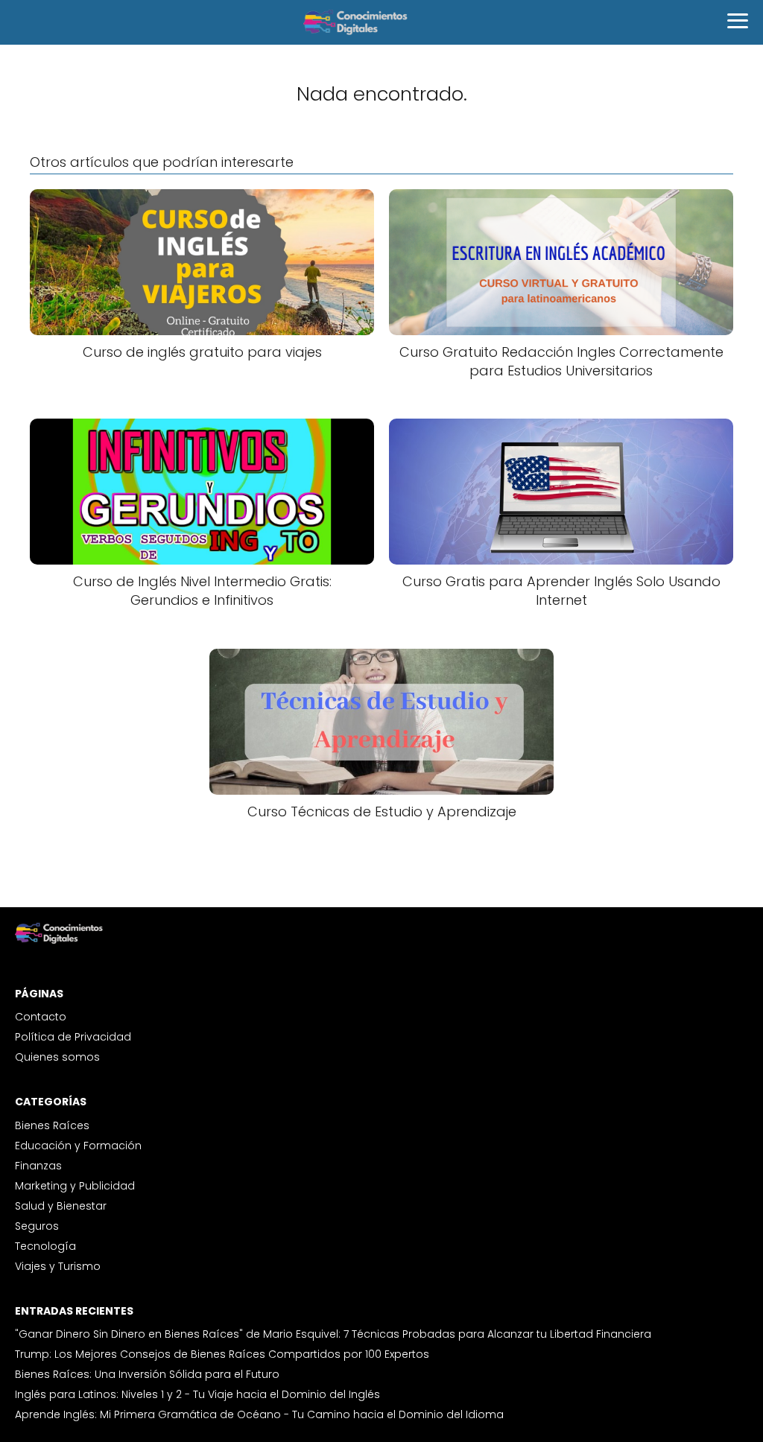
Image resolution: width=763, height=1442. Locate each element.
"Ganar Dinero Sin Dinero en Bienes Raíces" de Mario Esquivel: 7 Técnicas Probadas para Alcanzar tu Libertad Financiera (333, 1334)
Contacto (40, 1016)
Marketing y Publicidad (75, 1185)
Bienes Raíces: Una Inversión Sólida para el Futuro (147, 1374)
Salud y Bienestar (61, 1205)
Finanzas (38, 1165)
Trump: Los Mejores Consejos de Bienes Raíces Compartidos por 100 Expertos (222, 1354)
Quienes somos (57, 1056)
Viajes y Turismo (58, 1266)
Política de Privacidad (73, 1036)
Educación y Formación (78, 1145)
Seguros (37, 1226)
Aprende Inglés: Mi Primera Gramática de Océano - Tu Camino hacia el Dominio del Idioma (259, 1414)
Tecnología (45, 1246)
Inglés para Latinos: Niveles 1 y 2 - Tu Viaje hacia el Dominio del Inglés (197, 1394)
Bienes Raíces (52, 1125)
